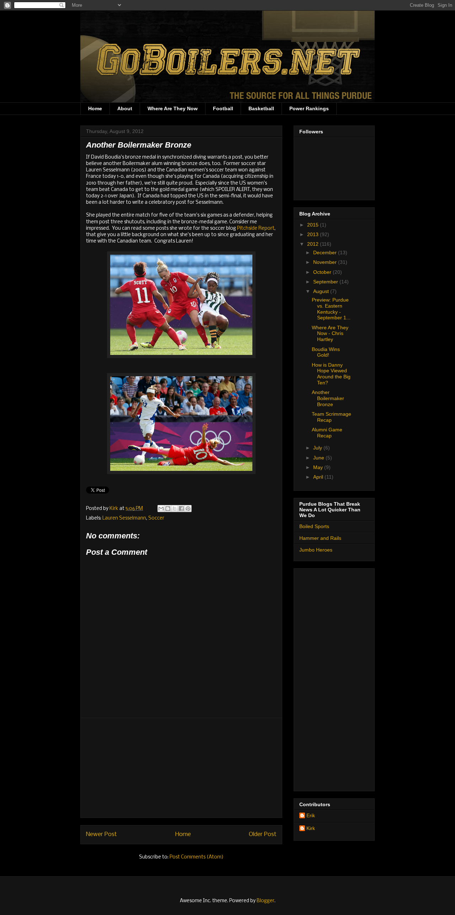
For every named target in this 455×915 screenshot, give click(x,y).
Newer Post (101, 834)
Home (95, 108)
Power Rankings (309, 108)
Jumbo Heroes (315, 550)
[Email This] (161, 508)
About (124, 108)
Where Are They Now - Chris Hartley (330, 333)
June (319, 458)
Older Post (263, 834)
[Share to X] (174, 508)
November (325, 262)
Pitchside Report (255, 228)
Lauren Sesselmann (124, 518)
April (319, 477)
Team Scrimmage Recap (331, 417)
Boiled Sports (314, 526)
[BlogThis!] (167, 508)
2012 (313, 244)
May (318, 467)
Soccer (156, 518)
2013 (313, 234)
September (326, 281)
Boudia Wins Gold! (326, 352)
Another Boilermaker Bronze (328, 398)
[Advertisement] (181, 767)
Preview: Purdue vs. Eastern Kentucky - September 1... (331, 308)
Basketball (261, 108)
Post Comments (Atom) (197, 857)
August (321, 291)
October (323, 272)
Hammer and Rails (320, 538)
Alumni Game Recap (327, 432)
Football (223, 108)
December (325, 252)
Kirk (114, 508)
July (318, 448)
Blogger (265, 901)
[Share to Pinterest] (188, 508)
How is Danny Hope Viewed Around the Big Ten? (331, 373)
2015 (313, 225)
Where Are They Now (173, 108)
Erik (310, 815)
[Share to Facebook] (181, 508)
